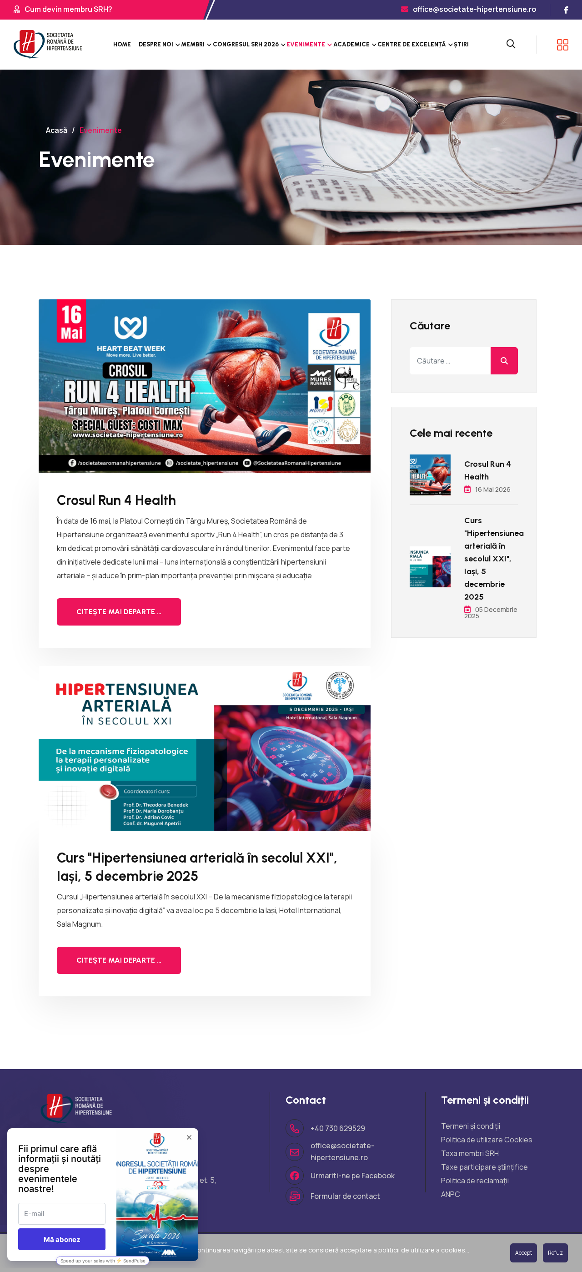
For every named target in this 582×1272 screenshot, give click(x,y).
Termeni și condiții (470, 1126)
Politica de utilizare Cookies (486, 1140)
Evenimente (305, 44)
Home (122, 44)
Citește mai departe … (118, 611)
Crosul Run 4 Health (116, 500)
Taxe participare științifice (484, 1167)
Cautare (504, 360)
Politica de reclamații (475, 1181)
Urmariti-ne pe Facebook (353, 1176)
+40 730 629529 (338, 1128)
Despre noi (156, 44)
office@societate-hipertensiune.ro (474, 9)
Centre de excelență (411, 44)
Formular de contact (345, 1196)
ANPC (450, 1194)
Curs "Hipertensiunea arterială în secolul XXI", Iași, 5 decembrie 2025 (197, 866)
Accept (523, 1253)
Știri (461, 44)
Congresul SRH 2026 (246, 44)
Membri (193, 44)
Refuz (555, 1253)
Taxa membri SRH (470, 1153)
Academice (351, 44)
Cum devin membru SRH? (68, 9)
